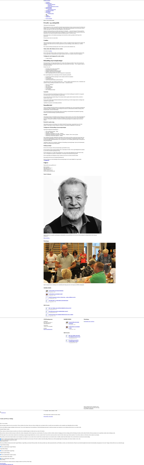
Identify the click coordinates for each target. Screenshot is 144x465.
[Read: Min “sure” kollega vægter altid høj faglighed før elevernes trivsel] (47, 309)
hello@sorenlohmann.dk (48, 329)
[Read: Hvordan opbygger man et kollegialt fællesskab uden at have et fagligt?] (47, 315)
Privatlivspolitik (3, 463)
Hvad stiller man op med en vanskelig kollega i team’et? (58, 311)
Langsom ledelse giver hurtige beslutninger (56, 290)
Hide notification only (9, 464)
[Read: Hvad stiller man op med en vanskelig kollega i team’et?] (47, 312)
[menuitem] (73, 2)
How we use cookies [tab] (3, 423)
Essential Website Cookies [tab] (4, 429)
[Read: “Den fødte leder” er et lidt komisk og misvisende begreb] (47, 301)
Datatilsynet (46, 160)
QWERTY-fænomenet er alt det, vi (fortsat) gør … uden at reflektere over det (62, 297)
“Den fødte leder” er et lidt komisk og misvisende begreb (58, 300)
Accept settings (2, 464)
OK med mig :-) (46, 416)
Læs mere (51, 416)
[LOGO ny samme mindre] (47, 0)
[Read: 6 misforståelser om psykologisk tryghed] (47, 294)
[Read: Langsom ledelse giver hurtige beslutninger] (47, 291)
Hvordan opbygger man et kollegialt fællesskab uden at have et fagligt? (61, 314)
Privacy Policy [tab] (2, 459)
